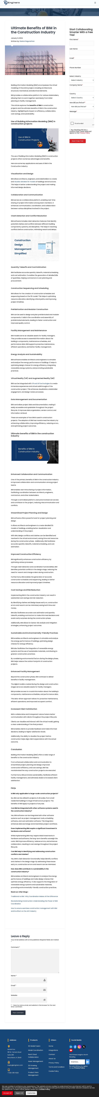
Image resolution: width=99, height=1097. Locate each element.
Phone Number (75, 67)
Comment (15, 947)
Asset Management (35, 1061)
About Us (52, 1058)
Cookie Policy (54, 1071)
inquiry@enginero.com (15, 1065)
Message (73, 111)
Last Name (74, 49)
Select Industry (75, 76)
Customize (31, 1093)
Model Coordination (35, 1050)
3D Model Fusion (34, 1046)
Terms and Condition (56, 1067)
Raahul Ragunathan (27, 41)
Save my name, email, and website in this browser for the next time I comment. (33, 1006)
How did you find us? (77, 102)
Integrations (53, 1050)
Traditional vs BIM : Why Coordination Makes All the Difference (34, 896)
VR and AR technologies (41, 383)
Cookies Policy (44, 1089)
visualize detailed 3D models (24, 182)
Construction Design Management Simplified (23, 247)
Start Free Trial (77, 141)
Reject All (19, 1093)
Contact (52, 1054)
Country (73, 94)
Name (14, 975)
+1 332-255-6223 (13, 1073)
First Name (74, 39)
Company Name (76, 85)
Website (14, 995)
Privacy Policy (84, 133)
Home (51, 1046)
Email (13, 985)
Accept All (7, 1093)
